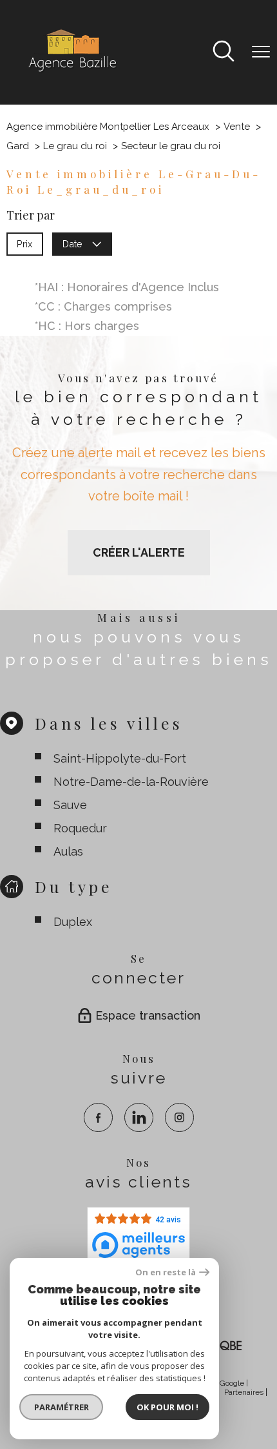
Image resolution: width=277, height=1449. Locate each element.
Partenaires (243, 1392)
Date (73, 243)
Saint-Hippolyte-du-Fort (119, 758)
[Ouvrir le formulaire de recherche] (223, 52)
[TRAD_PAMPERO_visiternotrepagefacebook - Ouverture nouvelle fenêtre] (98, 1117)
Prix (24, 243)
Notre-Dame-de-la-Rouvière (131, 781)
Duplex (72, 922)
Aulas (68, 851)
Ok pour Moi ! (167, 1407)
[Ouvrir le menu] (261, 52)
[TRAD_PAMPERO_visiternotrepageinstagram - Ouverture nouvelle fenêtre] (179, 1117)
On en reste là (165, 1272)
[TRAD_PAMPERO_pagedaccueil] (71, 71)
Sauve (70, 805)
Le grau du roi (75, 146)
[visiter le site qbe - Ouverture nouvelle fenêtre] (225, 1345)
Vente (237, 126)
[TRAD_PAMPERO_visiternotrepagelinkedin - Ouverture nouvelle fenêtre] (138, 1117)
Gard (17, 146)
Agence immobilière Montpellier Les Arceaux (107, 126)
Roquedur (80, 828)
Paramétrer (61, 1407)
